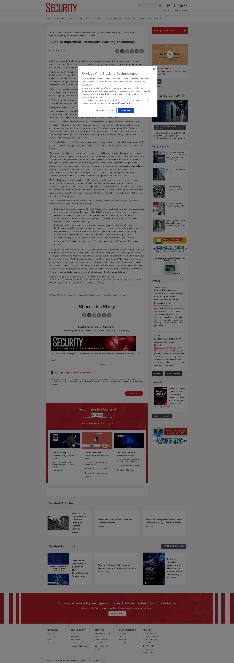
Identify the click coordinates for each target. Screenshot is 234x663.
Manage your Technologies (105, 110)
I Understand (126, 110)
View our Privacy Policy (120, 103)
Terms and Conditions (100, 94)
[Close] (154, 69)
